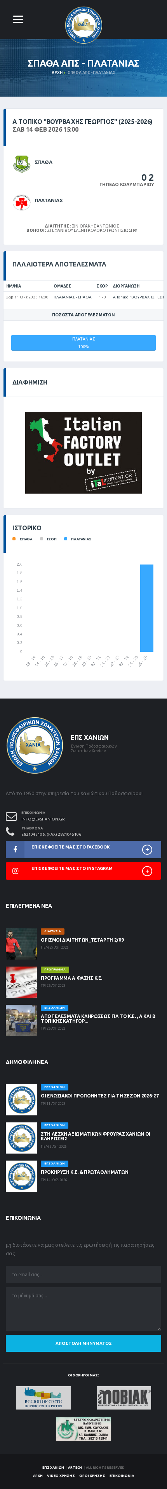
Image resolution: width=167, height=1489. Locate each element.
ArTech (75, 1468)
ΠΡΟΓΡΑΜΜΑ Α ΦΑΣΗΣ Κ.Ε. (71, 978)
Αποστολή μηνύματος (84, 1343)
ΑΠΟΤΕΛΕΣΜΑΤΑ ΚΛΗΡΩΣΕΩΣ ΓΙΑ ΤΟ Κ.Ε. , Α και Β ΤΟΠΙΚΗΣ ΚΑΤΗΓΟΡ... (98, 1018)
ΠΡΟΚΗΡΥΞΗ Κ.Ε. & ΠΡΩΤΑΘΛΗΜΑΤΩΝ (84, 1172)
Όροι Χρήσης (92, 1476)
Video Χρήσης (61, 1476)
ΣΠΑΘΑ (43, 162)
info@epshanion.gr (43, 819)
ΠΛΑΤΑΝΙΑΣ (49, 200)
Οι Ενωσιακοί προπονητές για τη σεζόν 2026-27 (99, 1095)
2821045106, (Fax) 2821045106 (51, 834)
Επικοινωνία (122, 1476)
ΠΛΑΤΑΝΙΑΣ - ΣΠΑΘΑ (73, 297)
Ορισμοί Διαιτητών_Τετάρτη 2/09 (82, 939)
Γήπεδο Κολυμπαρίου (126, 184)
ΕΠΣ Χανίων (53, 1468)
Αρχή (57, 73)
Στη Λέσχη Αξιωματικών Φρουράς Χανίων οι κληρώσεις (95, 1136)
